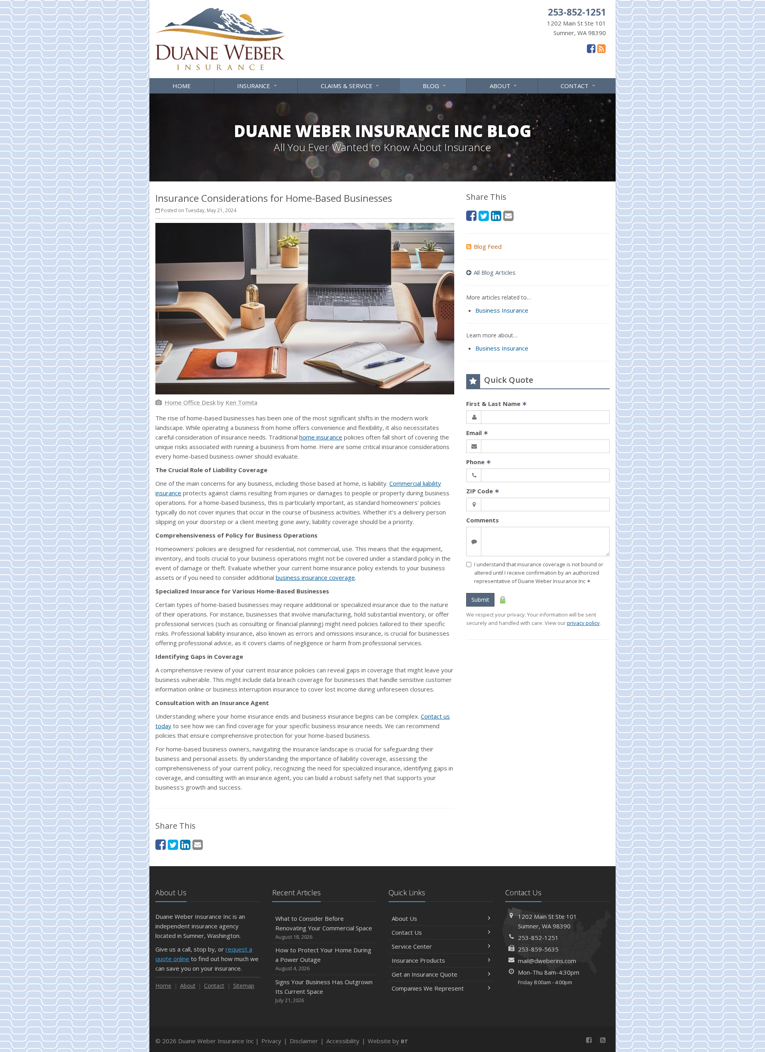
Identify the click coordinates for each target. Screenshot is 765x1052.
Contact (579, 85)
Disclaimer (304, 1041)
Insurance (258, 85)
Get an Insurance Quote (424, 974)
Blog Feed (488, 246)
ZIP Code (483, 491)
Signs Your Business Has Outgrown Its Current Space (324, 991)
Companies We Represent (428, 988)
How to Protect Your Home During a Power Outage (323, 959)
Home (182, 86)
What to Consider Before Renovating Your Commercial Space (323, 927)
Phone (478, 462)
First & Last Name (496, 404)
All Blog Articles (495, 272)
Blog (435, 85)
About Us (404, 918)
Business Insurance (501, 310)
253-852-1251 (538, 938)
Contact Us (407, 932)
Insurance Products (418, 960)
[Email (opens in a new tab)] (197, 844)
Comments (482, 520)
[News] (601, 48)
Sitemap (243, 985)
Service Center (412, 946)
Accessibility (342, 1041)
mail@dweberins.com (547, 961)
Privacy (271, 1041)
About (504, 85)
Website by (388, 1041)
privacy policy (583, 622)
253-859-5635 (538, 949)
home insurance (320, 437)
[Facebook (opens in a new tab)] (591, 48)
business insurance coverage (315, 577)
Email (477, 433)
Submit (480, 599)
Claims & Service (351, 85)
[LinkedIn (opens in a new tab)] (185, 844)
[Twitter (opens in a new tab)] (173, 844)
